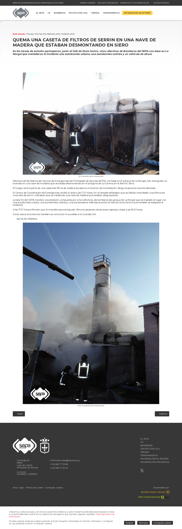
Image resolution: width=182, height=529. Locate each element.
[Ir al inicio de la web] (21, 17)
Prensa (29, 34)
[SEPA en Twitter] (142, 470)
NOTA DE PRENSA (27, 219)
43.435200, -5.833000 (27, 474)
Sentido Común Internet (153, 492)
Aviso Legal (18, 487)
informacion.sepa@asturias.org (64, 460)
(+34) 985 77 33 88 (59, 464)
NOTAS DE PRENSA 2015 (47, 34)
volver (19, 414)
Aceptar (129, 523)
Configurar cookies (54, 487)
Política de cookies (34, 487)
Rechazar (143, 523)
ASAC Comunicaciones (149, 497)
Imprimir (162, 414)
